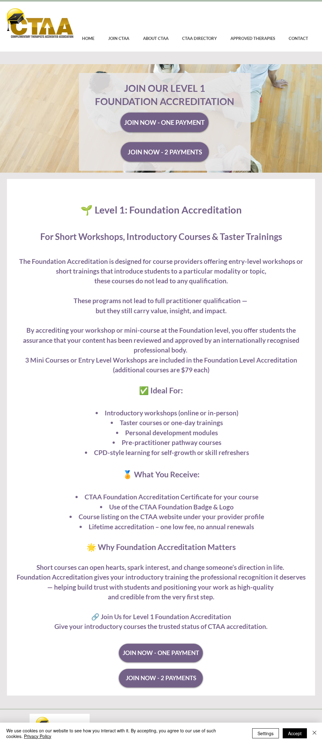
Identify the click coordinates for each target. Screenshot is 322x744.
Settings (266, 733)
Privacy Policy (37, 736)
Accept (295, 733)
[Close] (314, 733)
